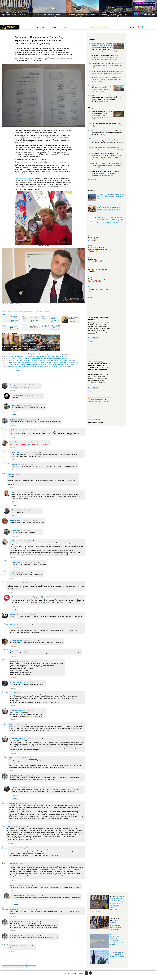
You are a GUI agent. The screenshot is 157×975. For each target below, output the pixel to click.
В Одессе (95, 147)
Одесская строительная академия (103, 55)
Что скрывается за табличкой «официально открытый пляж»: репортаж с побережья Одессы (111, 196)
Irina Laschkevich (17, 682)
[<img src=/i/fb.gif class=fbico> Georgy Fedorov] (5, 644)
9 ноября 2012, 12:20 (31, 395)
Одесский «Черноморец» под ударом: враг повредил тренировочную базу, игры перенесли (81, 15)
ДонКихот (14, 430)
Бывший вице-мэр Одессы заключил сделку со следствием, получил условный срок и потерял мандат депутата (44, 362)
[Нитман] (7, 463)
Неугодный (14, 385)
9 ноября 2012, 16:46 (56, 597)
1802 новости (71, 321)
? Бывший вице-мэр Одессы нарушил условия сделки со (107, 132)
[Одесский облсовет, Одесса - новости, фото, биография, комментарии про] (46, 318)
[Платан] (5, 944)
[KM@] (4, 473)
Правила (28, 967)
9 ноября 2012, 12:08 (25, 430)
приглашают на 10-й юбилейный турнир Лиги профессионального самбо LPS (106, 78)
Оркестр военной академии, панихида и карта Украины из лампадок (102, 45)
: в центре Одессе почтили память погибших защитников (102, 49)
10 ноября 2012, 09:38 (26, 693)
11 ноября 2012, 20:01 (30, 510)
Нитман (15, 464)
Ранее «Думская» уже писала (24, 179)
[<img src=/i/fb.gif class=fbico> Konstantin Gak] (5, 423)
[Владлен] (5, 660)
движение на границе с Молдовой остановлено (104, 174)
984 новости (54, 320)
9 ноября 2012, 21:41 (22, 572)
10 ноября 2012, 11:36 (33, 710)
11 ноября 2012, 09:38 (25, 788)
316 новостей (54, 328)
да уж (12, 572)
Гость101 (13, 693)
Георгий (13, 651)
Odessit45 (16, 562)
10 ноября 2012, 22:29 (31, 775)
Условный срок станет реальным (103, 131)
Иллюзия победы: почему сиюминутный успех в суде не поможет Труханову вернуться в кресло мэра (41, 364)
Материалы (41, 27)
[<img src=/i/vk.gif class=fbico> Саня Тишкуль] (5, 445)
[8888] (5, 724)
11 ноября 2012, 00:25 (18, 827)
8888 (10, 724)
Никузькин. (16, 405)
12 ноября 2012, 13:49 (26, 464)
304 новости (34, 320)
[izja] (7, 496)
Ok (86, 973)
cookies (81, 973)
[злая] (4, 583)
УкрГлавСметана (17, 395)
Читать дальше (93, 337)
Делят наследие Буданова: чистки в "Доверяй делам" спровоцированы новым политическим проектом (42, 360)
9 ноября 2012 (18, 34)
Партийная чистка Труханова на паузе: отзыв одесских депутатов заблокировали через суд (38, 358)
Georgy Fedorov (16, 641)
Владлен (13, 661)
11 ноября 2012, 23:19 (31, 921)
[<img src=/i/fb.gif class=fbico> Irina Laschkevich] (5, 686)
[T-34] (7, 791)
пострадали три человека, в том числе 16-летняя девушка (107, 64)
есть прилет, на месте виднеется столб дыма (107, 72)
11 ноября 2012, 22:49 (27, 909)
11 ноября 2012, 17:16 (26, 848)
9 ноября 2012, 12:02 (28, 385)
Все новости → (93, 180)
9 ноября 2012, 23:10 (33, 682)
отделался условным (114, 165)
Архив (54, 27)
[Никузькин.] (7, 409)
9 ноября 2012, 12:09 (31, 442)
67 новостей (32, 330)
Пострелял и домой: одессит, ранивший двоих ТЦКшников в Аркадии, (107, 164)
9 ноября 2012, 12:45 (22, 492)
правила (28, 444)
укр (116, 27)
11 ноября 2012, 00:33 (20, 724)
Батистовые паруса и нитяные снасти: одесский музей (102, 112)
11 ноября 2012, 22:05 (33, 895)
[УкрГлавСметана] (7, 399)
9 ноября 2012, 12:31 (30, 405)
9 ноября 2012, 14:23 (30, 531)
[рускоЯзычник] (5, 524)
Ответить (13, 390)
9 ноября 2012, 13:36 (24, 541)
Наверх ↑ (19, 370)
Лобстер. (13, 614)
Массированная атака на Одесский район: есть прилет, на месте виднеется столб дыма (117, 953)
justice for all (15, 452)
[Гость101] (5, 693)
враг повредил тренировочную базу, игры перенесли (101, 89)
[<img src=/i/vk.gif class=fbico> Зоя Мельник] (5, 779)
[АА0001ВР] (5, 544)
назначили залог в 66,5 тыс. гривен (109, 125)
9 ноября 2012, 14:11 (29, 562)
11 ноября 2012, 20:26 (25, 864)
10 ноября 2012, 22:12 (33, 738)
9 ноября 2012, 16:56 (23, 625)
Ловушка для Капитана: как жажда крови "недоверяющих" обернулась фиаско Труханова (37, 356)
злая (9, 583)
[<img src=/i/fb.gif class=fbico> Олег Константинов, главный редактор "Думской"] (7, 600)
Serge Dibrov (17, 510)
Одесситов (96, 77)
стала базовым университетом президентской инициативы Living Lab (105, 57)
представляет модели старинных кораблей (99, 116)
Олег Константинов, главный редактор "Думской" (30, 597)
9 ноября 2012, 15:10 (21, 583)
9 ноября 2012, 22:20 (26, 661)
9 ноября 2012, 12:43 (28, 520)
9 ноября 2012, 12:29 (30, 452)
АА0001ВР (13, 541)
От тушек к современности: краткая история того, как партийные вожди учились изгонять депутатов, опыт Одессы (30, 347)
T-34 (13, 788)
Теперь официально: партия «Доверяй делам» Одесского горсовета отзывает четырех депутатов (40, 354)
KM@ (9, 475)
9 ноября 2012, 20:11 (23, 651)
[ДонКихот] (5, 430)
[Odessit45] (7, 561)
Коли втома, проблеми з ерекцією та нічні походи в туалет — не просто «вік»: (105, 154)
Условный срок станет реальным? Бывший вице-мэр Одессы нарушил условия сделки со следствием (11, 347)
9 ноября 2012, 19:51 (29, 641)
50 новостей (14, 320)
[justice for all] (5, 453)
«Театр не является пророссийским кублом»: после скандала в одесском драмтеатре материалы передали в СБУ (109, 208)
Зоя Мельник (15, 775)
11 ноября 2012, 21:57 (23, 885)
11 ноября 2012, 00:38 (21, 758)
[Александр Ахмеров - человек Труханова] (43, 302)
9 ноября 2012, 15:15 (26, 614)
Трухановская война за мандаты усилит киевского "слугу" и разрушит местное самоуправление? (50, 347)
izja (13, 492)
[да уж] (6, 571)
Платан (12, 946)
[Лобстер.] (5, 618)
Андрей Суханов (17, 710)
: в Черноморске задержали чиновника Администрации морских (106, 141)
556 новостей (13, 328)
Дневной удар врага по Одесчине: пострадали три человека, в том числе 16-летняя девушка (47, 15)
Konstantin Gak (16, 419)
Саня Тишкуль (16, 442)
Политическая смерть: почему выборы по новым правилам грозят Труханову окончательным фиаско (40, 366)
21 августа (91, 108)
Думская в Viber (95, 420)
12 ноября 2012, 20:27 (23, 946)
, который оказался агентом (110, 149)
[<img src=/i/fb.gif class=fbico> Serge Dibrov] (7, 513)
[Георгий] (5, 650)
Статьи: (91, 190)
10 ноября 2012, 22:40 (26, 803)
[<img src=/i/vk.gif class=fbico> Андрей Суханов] (5, 714)
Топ (64, 27)
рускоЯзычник (15, 520)
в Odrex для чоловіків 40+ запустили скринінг (107, 156)
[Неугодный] (5, 388)
